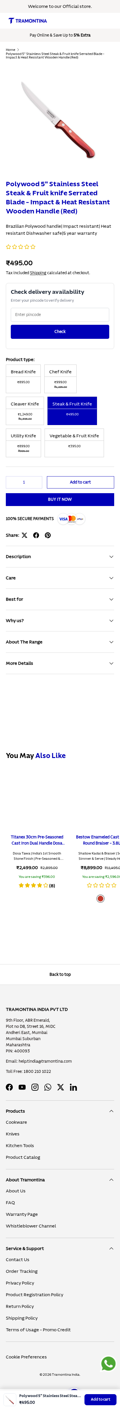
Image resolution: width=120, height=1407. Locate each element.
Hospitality (21, 110)
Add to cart (100, 1399)
